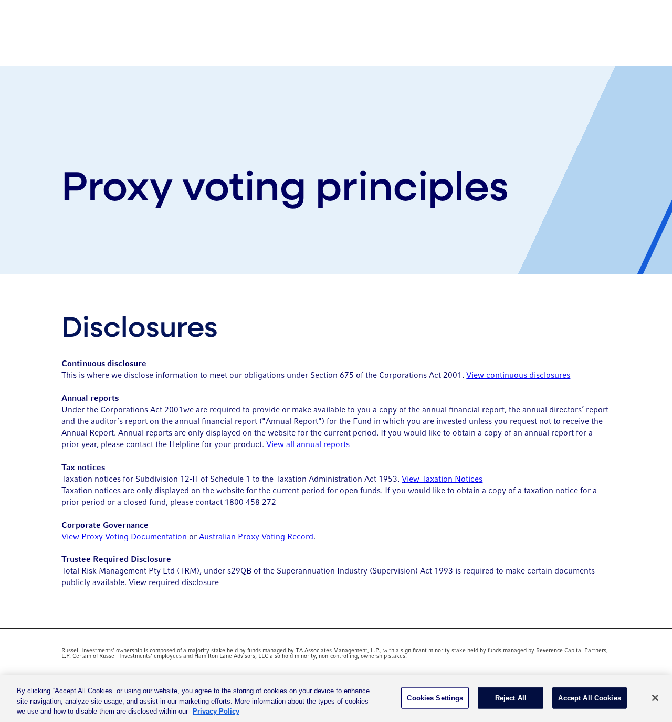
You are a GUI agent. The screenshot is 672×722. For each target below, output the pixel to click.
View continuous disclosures (518, 375)
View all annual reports (308, 445)
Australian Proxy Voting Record (256, 537)
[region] (336, 698)
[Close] (655, 697)
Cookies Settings (435, 698)
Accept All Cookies (589, 698)
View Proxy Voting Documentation (124, 537)
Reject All (511, 698)
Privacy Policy (216, 711)
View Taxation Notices (442, 479)
